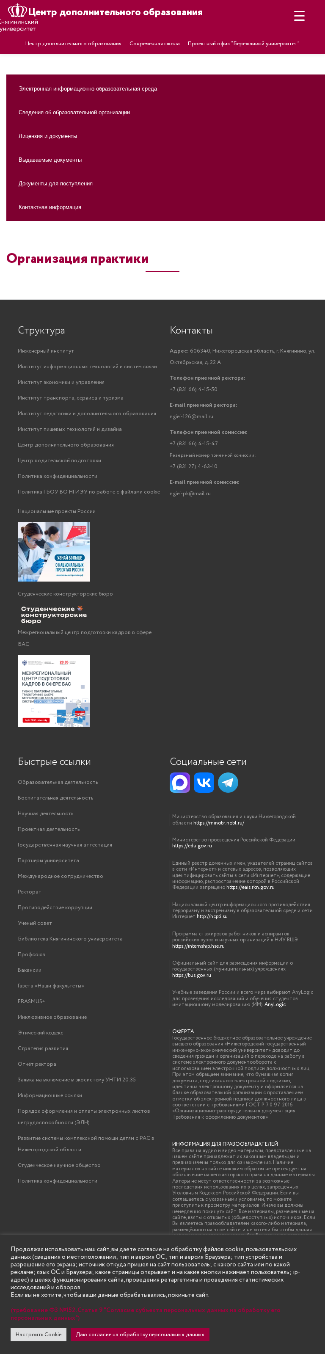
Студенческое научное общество (59, 1165)
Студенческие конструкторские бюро (65, 594)
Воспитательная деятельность (55, 798)
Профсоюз (31, 955)
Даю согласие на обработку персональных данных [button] (140, 1335)
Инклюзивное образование (52, 1017)
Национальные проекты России (57, 511)
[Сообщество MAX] (180, 782)
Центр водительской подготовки (59, 461)
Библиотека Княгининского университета (70, 939)
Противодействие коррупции (55, 908)
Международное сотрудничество (60, 876)
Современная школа (154, 44)
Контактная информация (50, 207)
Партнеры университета (48, 861)
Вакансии (29, 970)
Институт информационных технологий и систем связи (87, 367)
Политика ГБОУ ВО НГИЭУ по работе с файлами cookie (89, 492)
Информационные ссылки (50, 1096)
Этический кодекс (40, 1033)
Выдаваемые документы (50, 159)
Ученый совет (35, 923)
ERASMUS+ (31, 1002)
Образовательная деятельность (58, 782)
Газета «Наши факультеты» (51, 986)
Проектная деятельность (49, 829)
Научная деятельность (45, 814)
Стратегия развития (43, 1049)
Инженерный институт (46, 351)
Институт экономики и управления (61, 382)
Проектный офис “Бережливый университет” (244, 44)
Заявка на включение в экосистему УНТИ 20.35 (77, 1080)
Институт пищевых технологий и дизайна (70, 429)
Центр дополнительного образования (73, 44)
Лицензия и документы (48, 136)
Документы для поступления (56, 183)
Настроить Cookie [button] (38, 1335)
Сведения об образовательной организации (74, 112)
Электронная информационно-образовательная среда (88, 88)
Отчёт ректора (37, 1064)
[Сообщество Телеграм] (228, 782)
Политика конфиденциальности (57, 476)
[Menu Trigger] (299, 15)
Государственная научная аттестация (65, 845)
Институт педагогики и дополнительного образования (87, 414)
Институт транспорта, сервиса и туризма (71, 398)
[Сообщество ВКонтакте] (204, 782)
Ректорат (29, 892)
